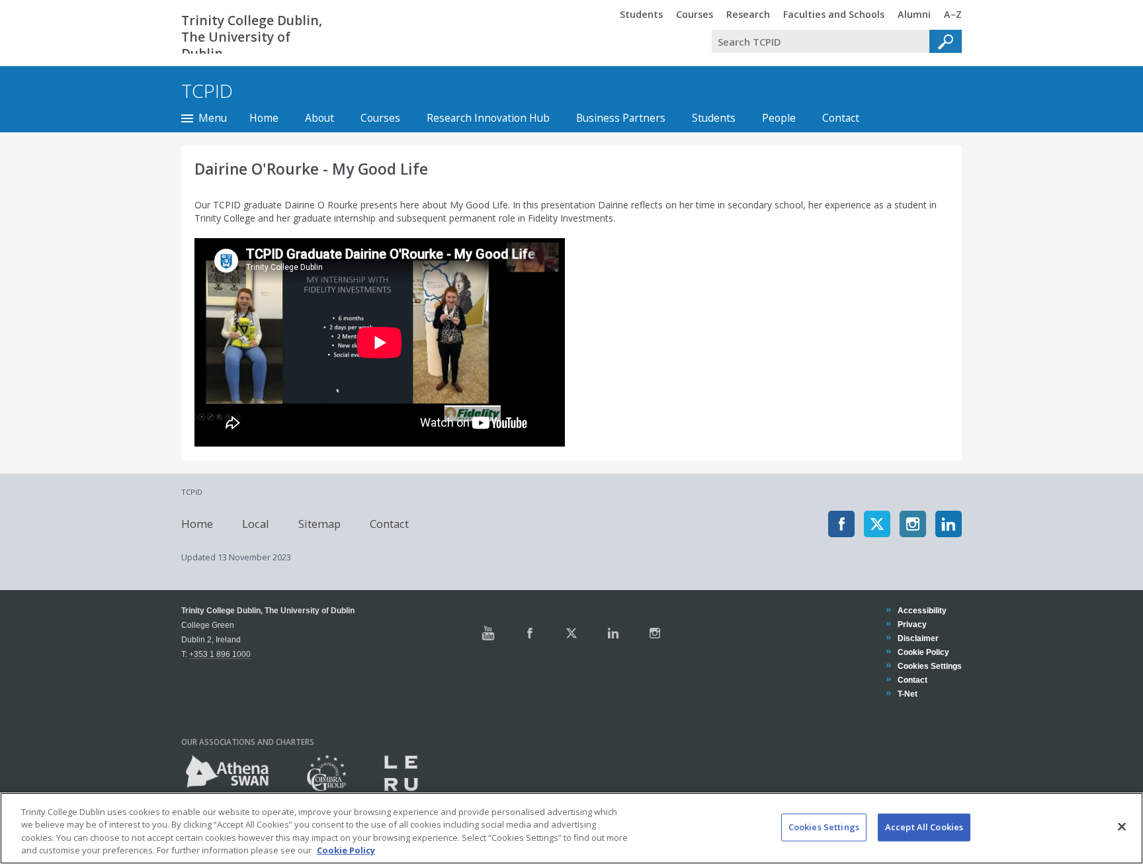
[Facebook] (841, 524)
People (779, 117)
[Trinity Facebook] (530, 633)
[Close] (1121, 826)
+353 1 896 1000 (220, 654)
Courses (380, 117)
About (319, 117)
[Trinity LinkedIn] (613, 633)
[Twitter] (877, 524)
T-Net (907, 693)
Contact (840, 117)
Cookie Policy (923, 652)
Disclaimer (918, 638)
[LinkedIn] (948, 524)
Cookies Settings (823, 827)
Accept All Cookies (924, 827)
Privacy (912, 624)
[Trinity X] (571, 633)
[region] (571, 828)
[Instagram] (913, 524)
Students (714, 117)
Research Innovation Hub (488, 117)
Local (255, 523)
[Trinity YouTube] (488, 633)
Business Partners (620, 117)
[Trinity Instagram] (655, 633)
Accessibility (922, 610)
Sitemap (319, 523)
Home (263, 117)
